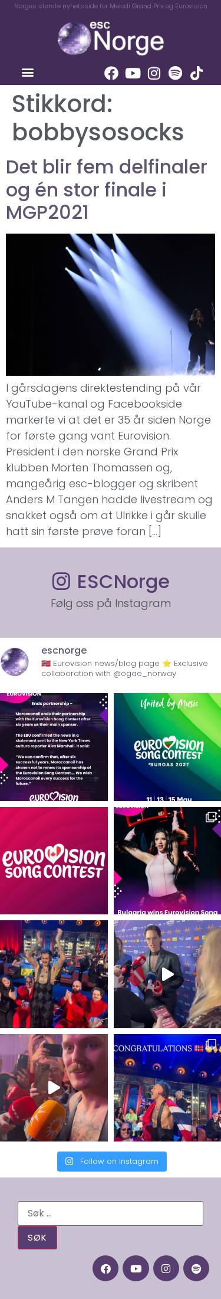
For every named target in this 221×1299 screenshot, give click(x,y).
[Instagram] (154, 73)
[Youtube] (133, 73)
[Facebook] (111, 73)
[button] (27, 71)
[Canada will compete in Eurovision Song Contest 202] (54, 861)
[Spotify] (175, 73)
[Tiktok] (196, 73)
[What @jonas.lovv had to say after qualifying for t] (54, 1088)
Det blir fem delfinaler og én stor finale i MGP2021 (106, 189)
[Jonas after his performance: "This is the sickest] (54, 974)
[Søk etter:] (110, 1213)
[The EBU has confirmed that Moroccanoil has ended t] (54, 747)
